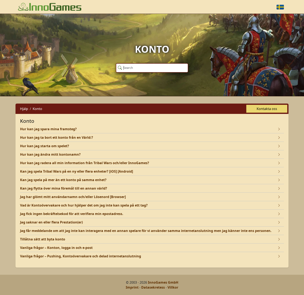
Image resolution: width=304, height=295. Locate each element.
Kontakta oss (267, 108)
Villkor (173, 287)
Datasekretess (153, 287)
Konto (37, 108)
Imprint (132, 287)
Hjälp (24, 108)
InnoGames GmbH (163, 282)
